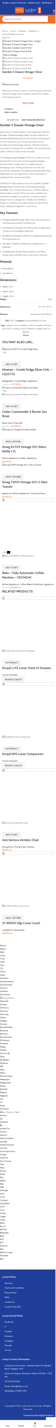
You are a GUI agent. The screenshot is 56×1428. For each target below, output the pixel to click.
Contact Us (10, 1302)
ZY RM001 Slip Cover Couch (21, 923)
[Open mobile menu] (3, 10)
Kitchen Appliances (10, 458)
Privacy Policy (11, 1292)
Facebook (9, 1322)
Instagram (9, 1341)
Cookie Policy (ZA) (13, 1306)
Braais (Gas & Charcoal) (12, 423)
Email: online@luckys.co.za (16, 1386)
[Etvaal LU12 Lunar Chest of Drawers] (28, 622)
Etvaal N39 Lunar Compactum (23, 754)
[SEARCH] (51, 19)
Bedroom (33, 31)
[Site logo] (28, 10)
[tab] (13, 120)
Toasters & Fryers (38, 493)
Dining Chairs (20, 847)
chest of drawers (35, 325)
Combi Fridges (20, 381)
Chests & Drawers (10, 675)
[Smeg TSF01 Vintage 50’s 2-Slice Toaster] (21, 464)
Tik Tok (8, 1350)
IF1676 (9, 328)
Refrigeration (7, 381)
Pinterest (9, 1336)
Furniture (22, 31)
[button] (11, 364)
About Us (9, 1283)
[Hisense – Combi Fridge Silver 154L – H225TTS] (20, 349)
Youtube (8, 1331)
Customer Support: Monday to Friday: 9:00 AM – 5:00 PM (28, 1375)
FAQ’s (7, 1297)
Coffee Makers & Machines (31, 584)
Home (5, 31)
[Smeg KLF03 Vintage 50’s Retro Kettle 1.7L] (19, 429)
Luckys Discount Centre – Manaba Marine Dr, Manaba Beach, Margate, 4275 (28, 1367)
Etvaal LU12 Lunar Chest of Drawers (26, 668)
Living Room (7, 930)
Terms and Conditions (14, 1288)
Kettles (23, 458)
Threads (8, 1345)
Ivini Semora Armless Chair (20, 840)
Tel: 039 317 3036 (12, 1381)
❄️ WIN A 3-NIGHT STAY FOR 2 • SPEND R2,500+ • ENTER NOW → (28, 3)
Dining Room (8, 847)
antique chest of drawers (17, 325)
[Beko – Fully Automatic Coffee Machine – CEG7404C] (28, 524)
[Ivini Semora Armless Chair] (28, 794)
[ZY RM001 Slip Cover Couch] (28, 877)
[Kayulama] (26, 1102)
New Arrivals (19, 930)
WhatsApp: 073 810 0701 (16, 1391)
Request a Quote (13, 679)
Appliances (32, 381)
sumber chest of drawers (24, 328)
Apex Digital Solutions (44, 1415)
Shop (13, 31)
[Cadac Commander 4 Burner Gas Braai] (20, 387)
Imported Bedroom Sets (13, 34)
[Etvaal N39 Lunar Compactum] (28, 708)
